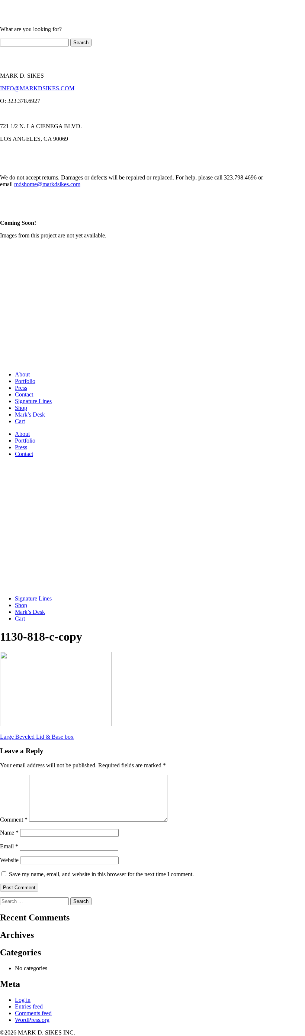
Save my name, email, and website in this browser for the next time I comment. (101, 874)
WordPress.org (32, 1020)
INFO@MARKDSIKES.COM (37, 88)
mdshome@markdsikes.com (47, 184)
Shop (21, 408)
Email (9, 846)
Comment (14, 819)
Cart (20, 421)
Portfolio (25, 381)
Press (21, 388)
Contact (24, 394)
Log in (22, 1000)
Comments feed (33, 1013)
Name (9, 832)
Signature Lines (33, 401)
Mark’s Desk (30, 414)
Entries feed (29, 1006)
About (22, 374)
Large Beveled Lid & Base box (37, 737)
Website (9, 860)
